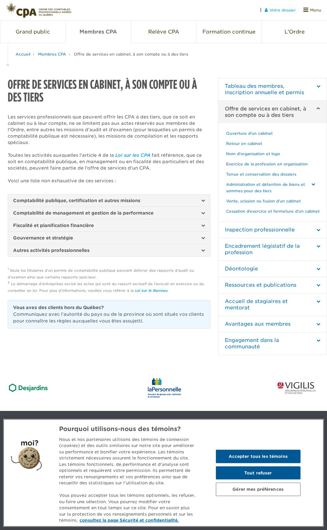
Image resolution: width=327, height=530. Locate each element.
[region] (163, 473)
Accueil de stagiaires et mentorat (256, 304)
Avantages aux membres (258, 324)
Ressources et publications (260, 285)
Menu (315, 10)
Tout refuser (258, 472)
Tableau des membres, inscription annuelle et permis (264, 89)
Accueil (23, 54)
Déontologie (241, 269)
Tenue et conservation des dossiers (261, 174)
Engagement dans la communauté (252, 343)
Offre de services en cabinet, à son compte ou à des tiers (131, 54)
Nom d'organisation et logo (253, 153)
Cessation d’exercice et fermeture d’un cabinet (273, 211)
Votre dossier (283, 10)
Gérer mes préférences (258, 489)
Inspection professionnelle (260, 230)
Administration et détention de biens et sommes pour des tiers (265, 187)
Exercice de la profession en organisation (267, 164)
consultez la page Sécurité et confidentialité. (129, 520)
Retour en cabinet (244, 143)
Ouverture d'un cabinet (249, 133)
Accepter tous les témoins (258, 456)
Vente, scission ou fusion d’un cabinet (263, 201)
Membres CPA (52, 54)
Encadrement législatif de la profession (262, 249)
